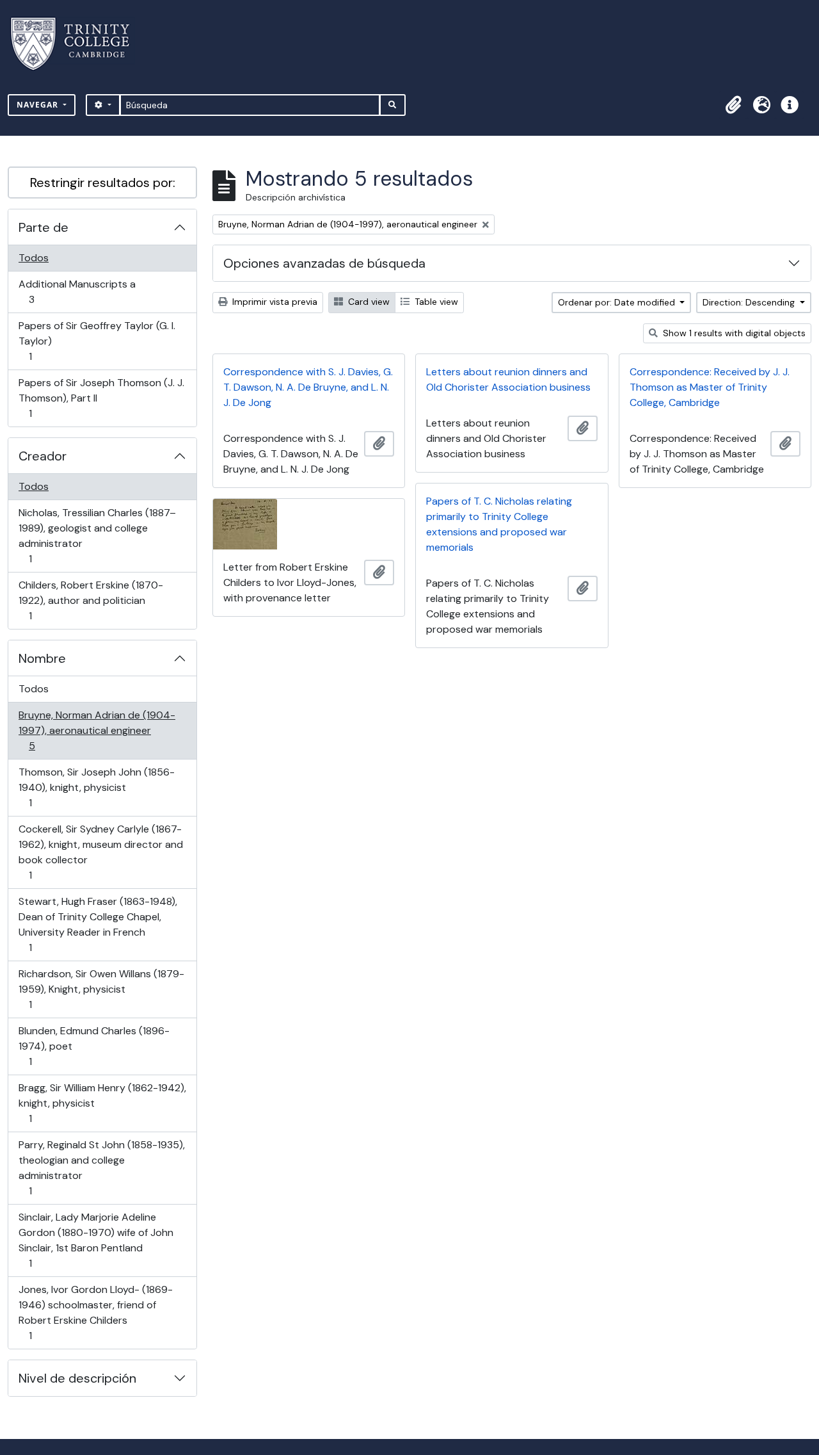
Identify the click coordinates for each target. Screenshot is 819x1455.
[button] (733, 105)
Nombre (42, 658)
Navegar (39, 104)
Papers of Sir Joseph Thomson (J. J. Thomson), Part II (101, 397)
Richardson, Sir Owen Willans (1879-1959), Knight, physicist (101, 988)
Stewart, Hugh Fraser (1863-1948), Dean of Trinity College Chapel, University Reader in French (97, 924)
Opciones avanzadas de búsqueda (324, 263)
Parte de (43, 227)
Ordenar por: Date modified (618, 302)
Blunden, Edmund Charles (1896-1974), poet (94, 1045)
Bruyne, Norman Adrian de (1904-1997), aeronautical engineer (96, 730)
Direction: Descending (750, 302)
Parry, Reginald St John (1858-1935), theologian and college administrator (101, 1167)
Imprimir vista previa (273, 301)
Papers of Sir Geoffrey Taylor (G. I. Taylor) (96, 340)
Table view (435, 301)
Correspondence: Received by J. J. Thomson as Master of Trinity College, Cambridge (710, 387)
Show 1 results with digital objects (733, 333)
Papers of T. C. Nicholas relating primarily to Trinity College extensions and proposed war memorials (499, 524)
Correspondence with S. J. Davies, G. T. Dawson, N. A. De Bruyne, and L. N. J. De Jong (308, 387)
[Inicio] (77, 44)
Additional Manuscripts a (77, 291)
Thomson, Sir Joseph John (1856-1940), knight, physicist (96, 787)
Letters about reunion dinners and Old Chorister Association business (508, 379)
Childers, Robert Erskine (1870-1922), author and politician (90, 600)
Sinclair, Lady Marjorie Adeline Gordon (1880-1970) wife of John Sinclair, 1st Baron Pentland (95, 1240)
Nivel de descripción (77, 1378)
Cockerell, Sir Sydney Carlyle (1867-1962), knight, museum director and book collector (100, 852)
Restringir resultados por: (102, 182)
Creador (43, 456)
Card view (368, 301)
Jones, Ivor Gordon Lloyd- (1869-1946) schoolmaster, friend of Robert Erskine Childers (95, 1312)
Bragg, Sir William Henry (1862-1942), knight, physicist (102, 1102)
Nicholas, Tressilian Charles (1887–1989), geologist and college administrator (97, 535)
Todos (34, 257)
